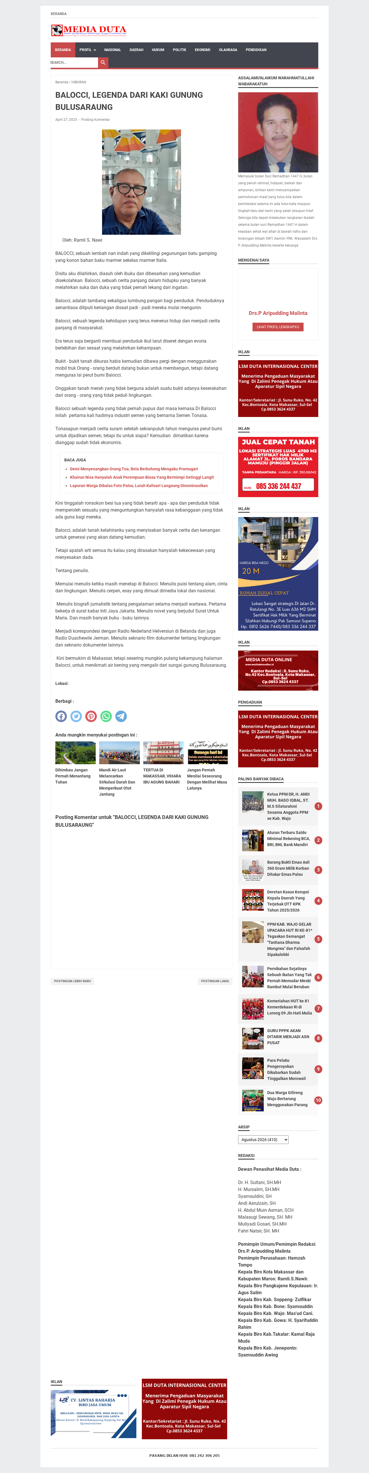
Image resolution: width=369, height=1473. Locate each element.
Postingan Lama (215, 981)
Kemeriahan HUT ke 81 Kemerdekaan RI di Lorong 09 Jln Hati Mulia (289, 1007)
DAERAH (136, 50)
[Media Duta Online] (89, 30)
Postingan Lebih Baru (72, 981)
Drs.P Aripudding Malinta (278, 313)
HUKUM (158, 50)
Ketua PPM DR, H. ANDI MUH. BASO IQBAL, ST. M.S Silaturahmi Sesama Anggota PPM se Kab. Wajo (288, 806)
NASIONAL (112, 50)
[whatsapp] (106, 716)
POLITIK (179, 50)
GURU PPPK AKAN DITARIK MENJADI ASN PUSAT (288, 1036)
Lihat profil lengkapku (278, 327)
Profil (86, 50)
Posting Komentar (95, 120)
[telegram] (121, 716)
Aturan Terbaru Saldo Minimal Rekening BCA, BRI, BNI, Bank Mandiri (288, 838)
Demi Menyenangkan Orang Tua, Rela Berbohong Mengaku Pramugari (134, 469)
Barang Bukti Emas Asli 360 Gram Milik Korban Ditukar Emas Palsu (288, 868)
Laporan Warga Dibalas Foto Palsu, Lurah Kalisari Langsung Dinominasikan (139, 485)
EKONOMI (202, 50)
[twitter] (76, 716)
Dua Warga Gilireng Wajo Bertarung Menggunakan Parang (287, 1098)
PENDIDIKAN (256, 50)
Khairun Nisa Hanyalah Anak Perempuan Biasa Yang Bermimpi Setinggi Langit (142, 477)
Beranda (59, 14)
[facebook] (61, 716)
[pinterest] (91, 716)
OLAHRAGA (228, 50)
